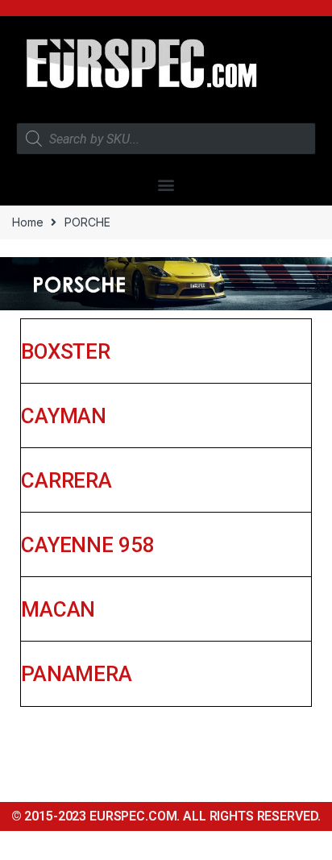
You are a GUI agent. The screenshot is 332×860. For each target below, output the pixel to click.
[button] (166, 184)
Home (27, 222)
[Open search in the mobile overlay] (166, 139)
